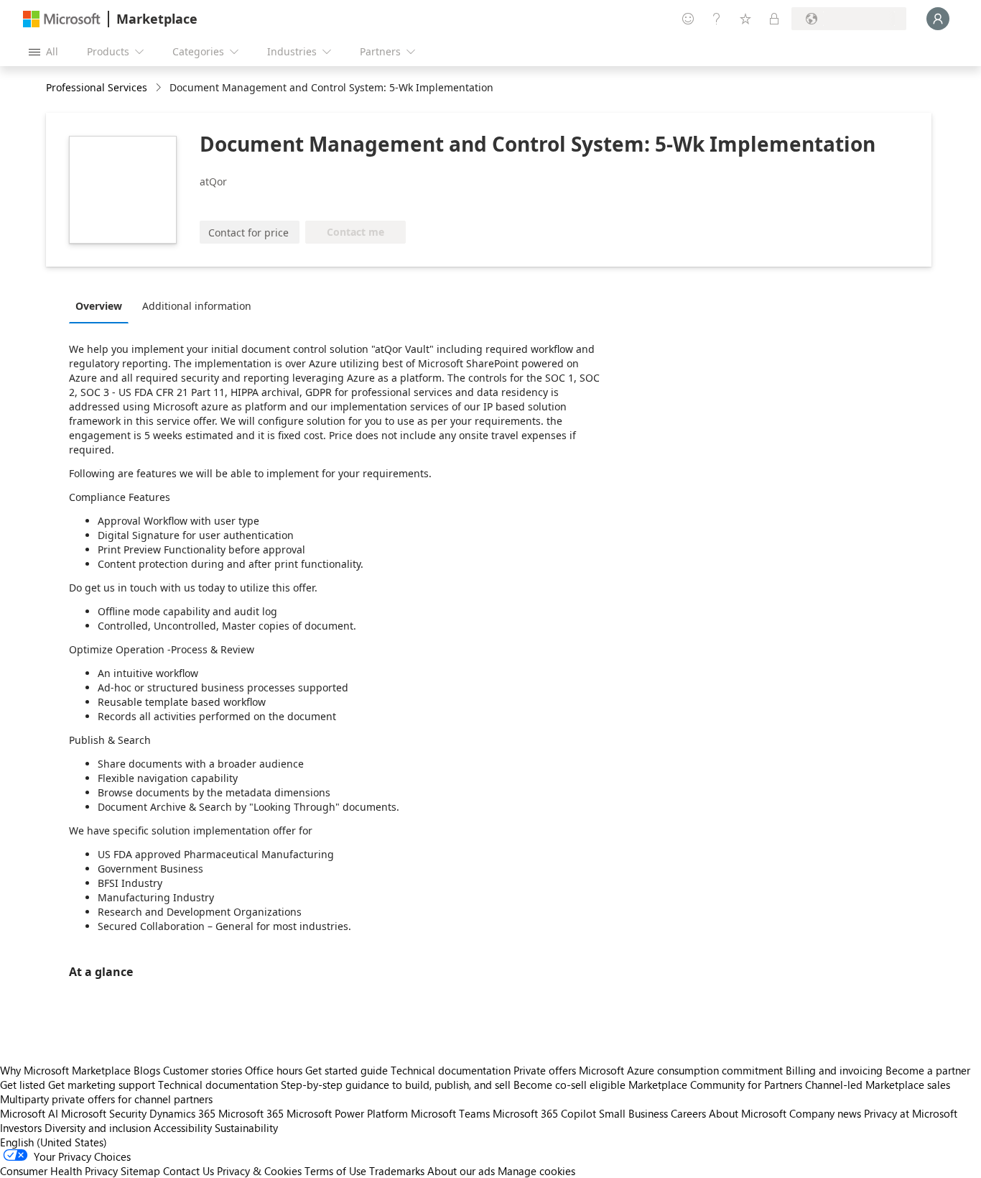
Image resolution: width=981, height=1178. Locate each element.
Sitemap (140, 1171)
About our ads (461, 1171)
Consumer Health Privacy (59, 1171)
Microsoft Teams (450, 1113)
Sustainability (246, 1128)
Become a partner (927, 1070)
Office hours (273, 1070)
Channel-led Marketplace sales (877, 1084)
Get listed (22, 1084)
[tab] (102, 305)
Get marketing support (101, 1084)
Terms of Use (335, 1171)
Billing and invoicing (834, 1070)
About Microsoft (747, 1113)
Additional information (196, 306)
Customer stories (202, 1070)
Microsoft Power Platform (347, 1113)
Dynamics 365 (182, 1113)
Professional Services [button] (96, 87)
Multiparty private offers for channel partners (106, 1099)
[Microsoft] (62, 19)
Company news (825, 1113)
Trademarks (396, 1171)
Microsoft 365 (251, 1113)
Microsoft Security (104, 1113)
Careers (688, 1113)
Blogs (147, 1070)
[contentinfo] (159, 88)
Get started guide (346, 1070)
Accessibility (183, 1128)
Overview (98, 306)
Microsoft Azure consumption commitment (682, 1070)
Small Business (633, 1113)
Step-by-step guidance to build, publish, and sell (396, 1084)
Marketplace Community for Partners (715, 1084)
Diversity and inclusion (98, 1128)
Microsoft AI (29, 1113)
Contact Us (188, 1171)
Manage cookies (536, 1171)
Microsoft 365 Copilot (544, 1113)
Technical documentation (451, 1070)
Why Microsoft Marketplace (65, 1070)
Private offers (544, 1070)
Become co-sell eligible (569, 1084)
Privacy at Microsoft (910, 1113)
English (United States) (53, 1142)
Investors (21, 1128)
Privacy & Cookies (259, 1171)
